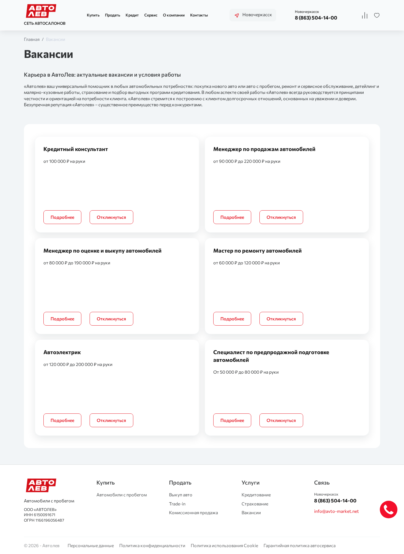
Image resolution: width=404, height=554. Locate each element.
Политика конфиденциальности (152, 545)
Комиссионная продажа (193, 512)
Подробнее (62, 217)
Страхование (255, 503)
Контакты (199, 15)
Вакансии (55, 39)
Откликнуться (111, 217)
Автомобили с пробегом (121, 494)
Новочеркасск (257, 14)
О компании (174, 15)
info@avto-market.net (336, 511)
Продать (112, 15)
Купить (93, 15)
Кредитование (256, 494)
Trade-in (177, 503)
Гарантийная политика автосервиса (300, 545)
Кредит (132, 15)
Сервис (150, 15)
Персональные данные (91, 545)
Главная (32, 39)
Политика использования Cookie (224, 545)
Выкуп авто (180, 494)
